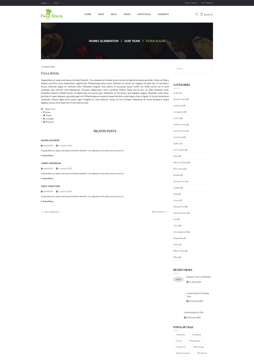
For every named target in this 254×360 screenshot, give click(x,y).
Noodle (176, 175)
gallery (176, 143)
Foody (179, 341)
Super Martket (180, 213)
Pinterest (49, 122)
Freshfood (178, 137)
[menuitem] (87, 14)
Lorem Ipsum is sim (193, 312)
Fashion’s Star (179, 124)
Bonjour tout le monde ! (199, 277)
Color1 (176, 118)
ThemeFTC (181, 347)
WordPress (202, 353)
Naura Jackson (50, 140)
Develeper (196, 334)
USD (56, 3)
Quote (176, 200)
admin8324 (48, 145)
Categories (178, 112)
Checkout (209, 3)
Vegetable (178, 238)
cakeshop (178, 105)
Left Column (179, 149)
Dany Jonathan (50, 186)
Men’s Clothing (180, 162)
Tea (175, 219)
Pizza (175, 194)
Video (176, 244)
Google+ (50, 119)
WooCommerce (183, 353)
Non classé (178, 168)
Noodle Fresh (179, 181)
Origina (176, 187)
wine (175, 257)
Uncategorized (180, 232)
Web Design (198, 347)
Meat (175, 156)
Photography (195, 341)
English (44, 3)
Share (47, 112)
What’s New (179, 251)
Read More (48, 155)
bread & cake (179, 99)
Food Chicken (179, 131)
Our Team (132, 41)
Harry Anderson (51, 163)
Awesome (180, 334)
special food (179, 206)
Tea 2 (175, 225)
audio (176, 93)
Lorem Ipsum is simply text (198, 295)
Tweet (48, 115)
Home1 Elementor (103, 41)
